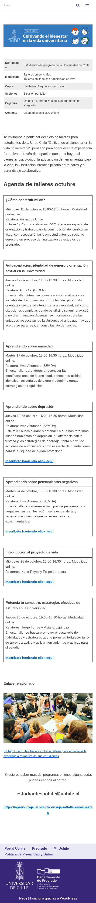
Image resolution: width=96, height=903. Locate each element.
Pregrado (39, 848)
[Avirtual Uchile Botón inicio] (7, 5)
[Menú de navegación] (87, 5)
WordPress (68, 898)
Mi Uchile (61, 848)
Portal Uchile (14, 848)
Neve (23, 898)
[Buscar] (78, 5)
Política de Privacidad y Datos (28, 854)
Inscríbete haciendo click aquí (29, 461)
